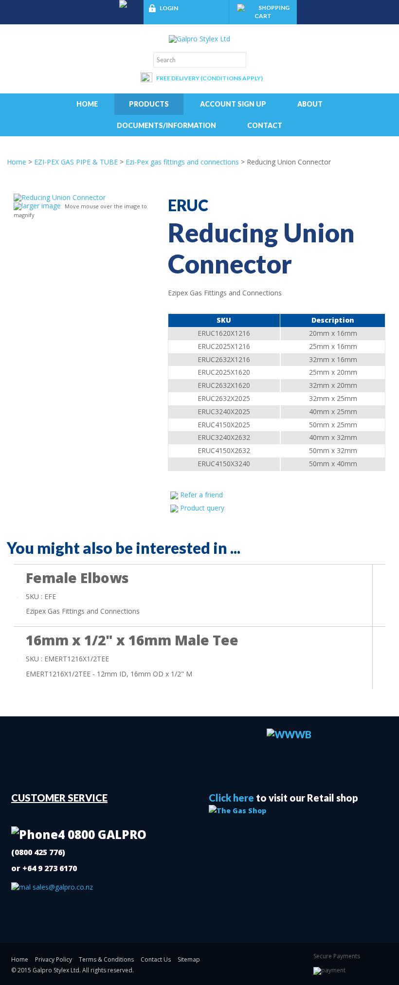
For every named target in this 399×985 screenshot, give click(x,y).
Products (149, 104)
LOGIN (169, 8)
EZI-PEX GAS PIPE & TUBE (76, 161)
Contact (264, 125)
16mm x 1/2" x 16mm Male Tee (132, 640)
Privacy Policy (53, 959)
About (310, 104)
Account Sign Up (233, 104)
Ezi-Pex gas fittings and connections (182, 161)
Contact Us (156, 959)
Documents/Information (166, 125)
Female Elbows (77, 577)
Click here (231, 797)
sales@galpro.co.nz (62, 887)
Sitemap (189, 959)
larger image (41, 205)
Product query (202, 507)
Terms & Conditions (106, 959)
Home (87, 104)
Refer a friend (201, 494)
